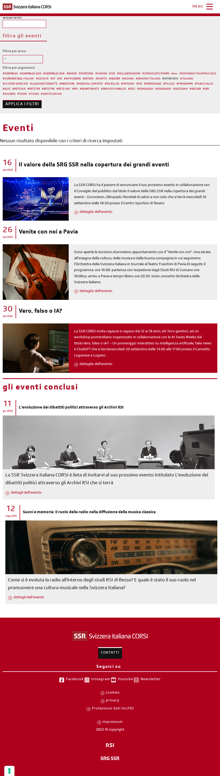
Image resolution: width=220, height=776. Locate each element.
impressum (112, 722)
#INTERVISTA (170, 79)
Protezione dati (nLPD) (113, 709)
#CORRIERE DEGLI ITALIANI (18, 79)
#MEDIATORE (67, 84)
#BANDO (72, 73)
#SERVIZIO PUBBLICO (113, 89)
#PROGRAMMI (185, 84)
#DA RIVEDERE (72, 79)
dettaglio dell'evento (95, 212)
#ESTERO (88, 79)
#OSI (139, 84)
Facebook (75, 680)
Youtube (125, 680)
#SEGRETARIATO (89, 89)
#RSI (75, 89)
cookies (113, 693)
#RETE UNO (63, 89)
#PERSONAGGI (152, 84)
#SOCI (131, 89)
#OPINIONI (127, 84)
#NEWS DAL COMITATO (89, 84)
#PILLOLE (169, 84)
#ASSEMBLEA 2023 (30, 73)
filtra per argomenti (19, 68)
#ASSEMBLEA (10, 73)
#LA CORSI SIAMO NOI (15, 84)
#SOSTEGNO (180, 89)
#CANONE (101, 73)
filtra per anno (14, 51)
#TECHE (22, 94)
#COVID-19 (42, 79)
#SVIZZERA (9, 94)
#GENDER (114, 79)
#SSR (206, 89)
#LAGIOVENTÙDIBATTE (43, 84)
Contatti (110, 653)
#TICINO (34, 94)
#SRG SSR (195, 89)
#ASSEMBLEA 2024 (54, 73)
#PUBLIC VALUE (204, 84)
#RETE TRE (33, 89)
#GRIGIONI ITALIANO (148, 79)
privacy (112, 701)
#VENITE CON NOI (51, 94)
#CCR (112, 73)
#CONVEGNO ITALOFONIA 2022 (197, 73)
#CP (52, 79)
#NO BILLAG (112, 84)
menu (198, 7)
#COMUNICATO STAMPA (156, 73)
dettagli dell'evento (26, 493)
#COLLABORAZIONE (128, 73)
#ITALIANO (186, 79)
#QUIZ (6, 89)
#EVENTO (101, 79)
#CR (59, 79)
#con (174, 73)
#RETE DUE (18, 89)
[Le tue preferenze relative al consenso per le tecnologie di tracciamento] (9, 771)
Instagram (100, 680)
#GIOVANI (128, 79)
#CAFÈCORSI (86, 73)
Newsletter (151, 680)
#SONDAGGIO (145, 89)
